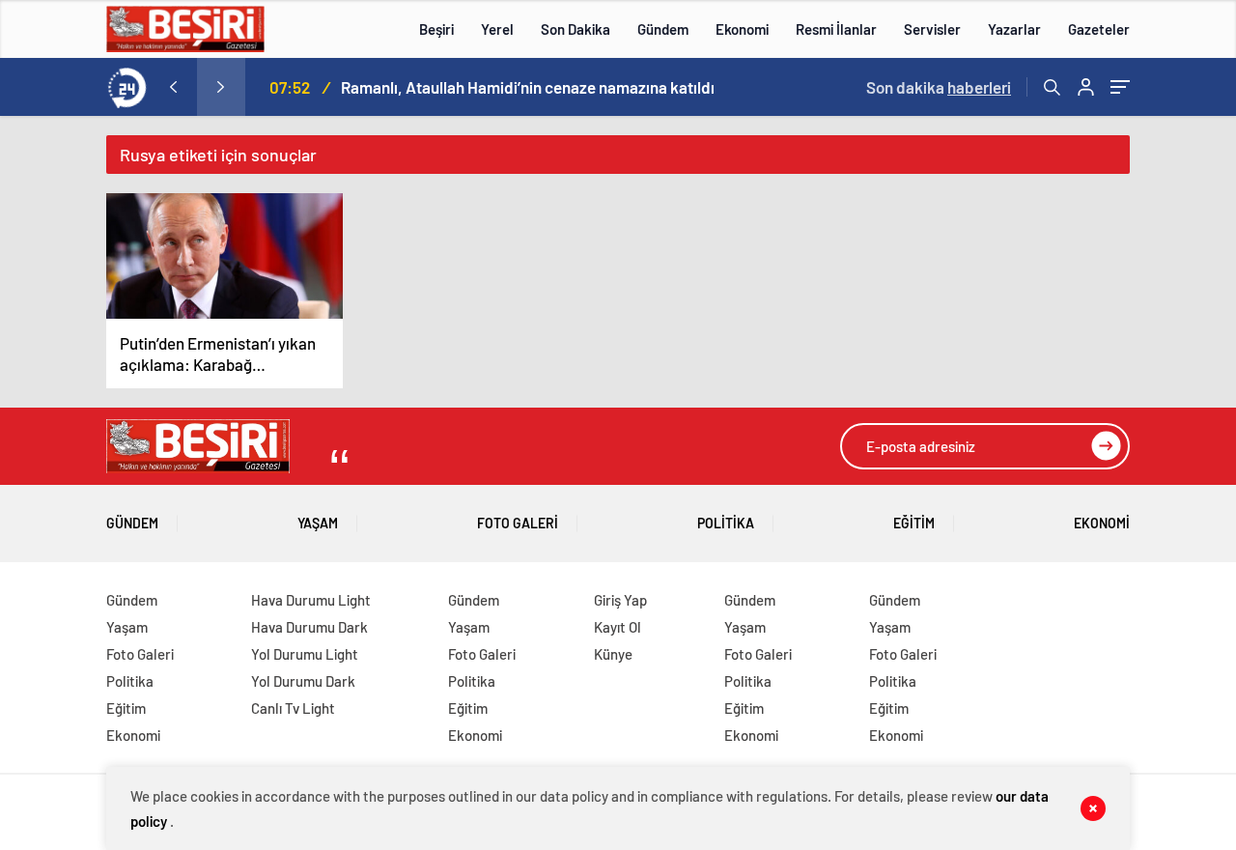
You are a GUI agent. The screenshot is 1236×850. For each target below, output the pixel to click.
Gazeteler (1099, 29)
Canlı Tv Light (293, 708)
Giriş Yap (620, 600)
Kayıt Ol (617, 627)
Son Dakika (575, 29)
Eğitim (914, 523)
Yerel (497, 29)
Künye (613, 654)
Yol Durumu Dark (303, 681)
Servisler (932, 29)
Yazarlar (1014, 29)
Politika (725, 523)
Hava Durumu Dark (309, 627)
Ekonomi (742, 29)
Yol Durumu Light (304, 654)
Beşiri (436, 29)
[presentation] (173, 87)
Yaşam (317, 523)
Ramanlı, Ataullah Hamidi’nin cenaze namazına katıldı (528, 87)
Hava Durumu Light (311, 600)
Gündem (662, 29)
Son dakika (938, 87)
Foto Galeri (517, 523)
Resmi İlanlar (836, 29)
